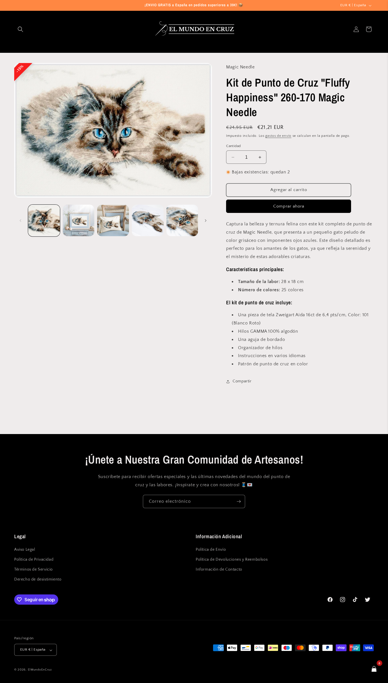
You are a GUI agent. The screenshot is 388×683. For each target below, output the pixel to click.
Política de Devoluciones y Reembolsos (232, 560)
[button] (20, 29)
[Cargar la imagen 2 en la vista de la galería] (79, 220)
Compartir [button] (242, 381)
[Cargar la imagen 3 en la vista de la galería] (113, 220)
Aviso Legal (24, 549)
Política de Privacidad (33, 560)
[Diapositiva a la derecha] (205, 220)
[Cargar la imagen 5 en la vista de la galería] (182, 220)
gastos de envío (278, 136)
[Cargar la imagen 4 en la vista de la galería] (148, 220)
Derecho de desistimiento (37, 579)
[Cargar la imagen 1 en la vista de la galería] (44, 220)
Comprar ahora (288, 206)
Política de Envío (211, 549)
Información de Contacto (219, 569)
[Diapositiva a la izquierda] (20, 220)
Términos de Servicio (33, 569)
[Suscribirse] (238, 501)
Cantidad (233, 146)
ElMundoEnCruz (40, 670)
